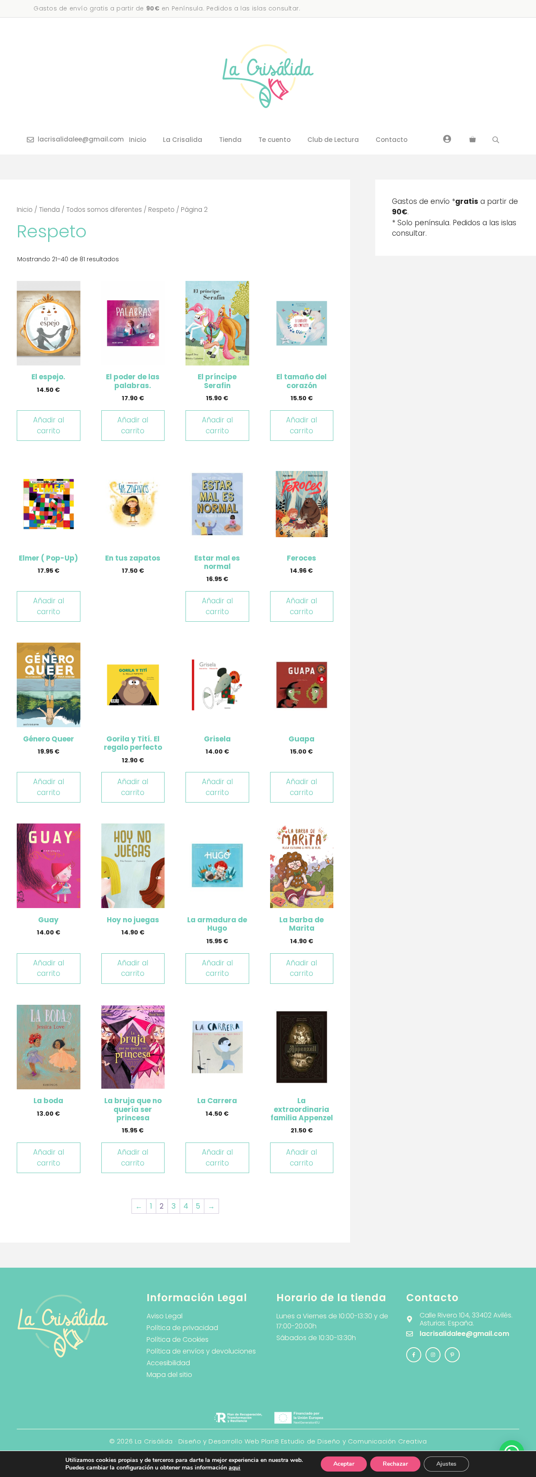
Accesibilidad (168, 1363)
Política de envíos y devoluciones (201, 1351)
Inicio (137, 139)
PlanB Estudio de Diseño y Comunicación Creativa (344, 1441)
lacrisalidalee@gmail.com (81, 139)
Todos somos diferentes (104, 209)
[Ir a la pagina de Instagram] (413, 1354)
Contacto (391, 139)
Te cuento (274, 139)
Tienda (230, 139)
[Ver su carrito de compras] (472, 139)
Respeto (161, 209)
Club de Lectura (333, 139)
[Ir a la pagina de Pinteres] (452, 1354)
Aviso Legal (165, 1316)
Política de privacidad (182, 1328)
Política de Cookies (178, 1339)
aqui (234, 1468)
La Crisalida (182, 139)
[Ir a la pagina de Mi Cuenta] (447, 138)
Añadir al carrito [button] (48, 425)
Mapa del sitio (169, 1374)
